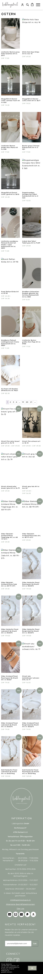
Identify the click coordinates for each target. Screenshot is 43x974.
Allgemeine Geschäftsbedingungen (20, 904)
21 (31, 402)
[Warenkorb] (32, 5)
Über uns (20, 909)
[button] (28, 5)
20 (27, 402)
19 (23, 402)
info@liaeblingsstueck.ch (20, 900)
